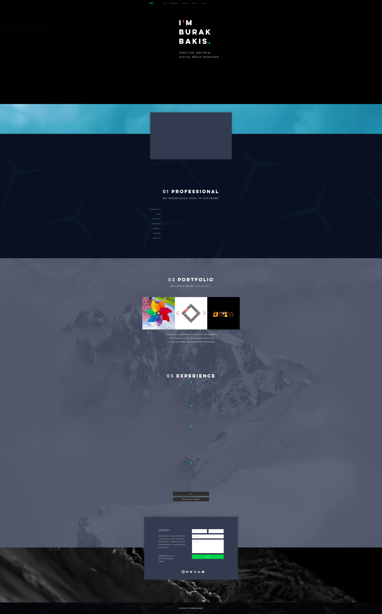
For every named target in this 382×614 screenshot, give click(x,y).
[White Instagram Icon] (195, 571)
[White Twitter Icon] (191, 571)
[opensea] (183, 571)
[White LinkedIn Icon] (199, 571)
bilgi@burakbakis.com (166, 556)
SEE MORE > (203, 286)
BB (150, 3)
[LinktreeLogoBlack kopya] (203, 571)
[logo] (187, 571)
